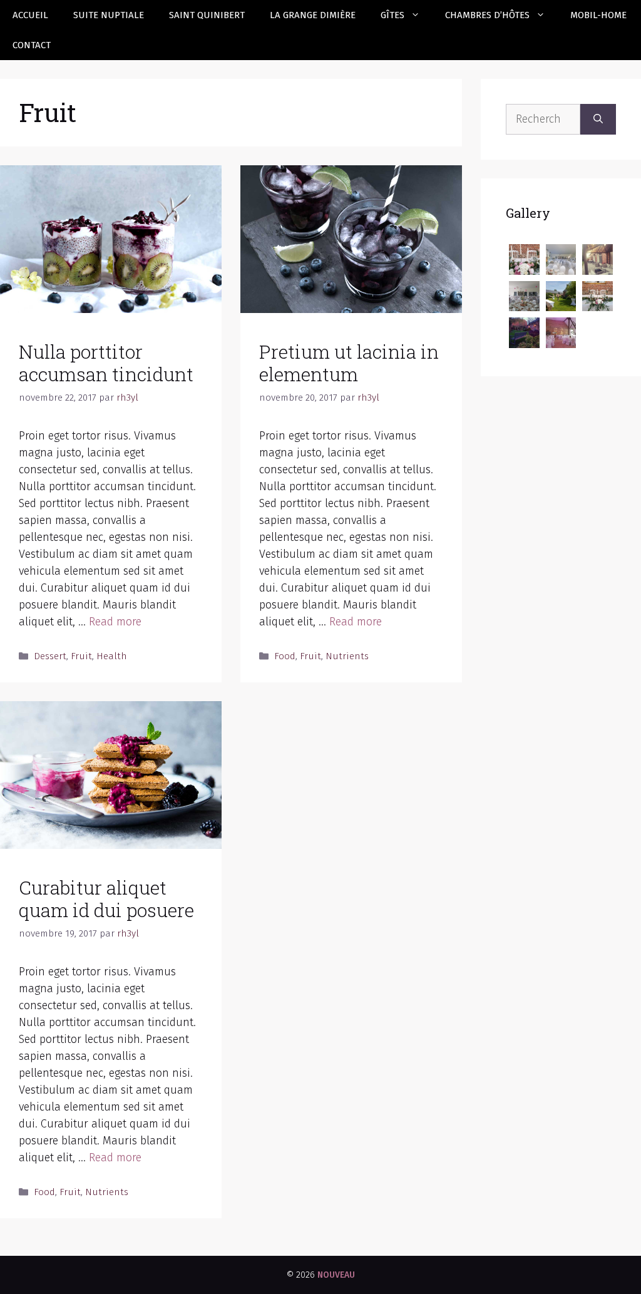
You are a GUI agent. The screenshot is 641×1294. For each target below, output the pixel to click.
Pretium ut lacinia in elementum (349, 362)
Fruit (81, 656)
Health (111, 656)
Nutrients (347, 656)
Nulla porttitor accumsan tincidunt (106, 362)
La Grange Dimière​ (313, 15)
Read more (115, 622)
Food (284, 656)
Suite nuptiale (108, 15)
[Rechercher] (598, 119)
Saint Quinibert (207, 15)
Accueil (30, 15)
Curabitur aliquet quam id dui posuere (106, 898)
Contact (32, 45)
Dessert (50, 656)
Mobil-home (598, 15)
